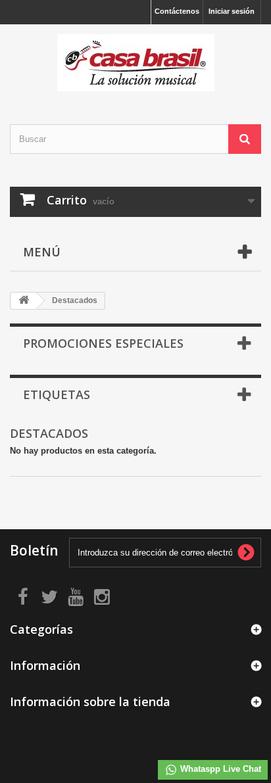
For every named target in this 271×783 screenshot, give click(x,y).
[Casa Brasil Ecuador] (135, 62)
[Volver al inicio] (23, 301)
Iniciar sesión (232, 11)
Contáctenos (177, 11)
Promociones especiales (103, 343)
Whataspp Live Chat (219, 769)
